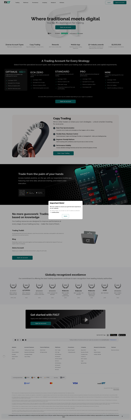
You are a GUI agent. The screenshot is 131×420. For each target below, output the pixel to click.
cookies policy (55, 212)
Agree (65, 216)
